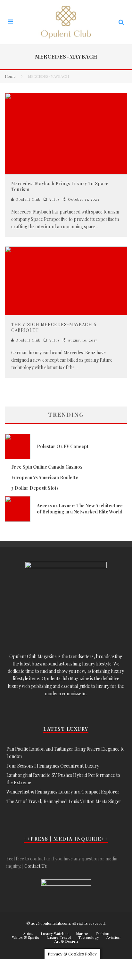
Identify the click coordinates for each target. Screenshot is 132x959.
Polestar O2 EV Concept (62, 446)
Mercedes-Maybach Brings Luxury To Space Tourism (59, 186)
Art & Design (66, 941)
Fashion (102, 933)
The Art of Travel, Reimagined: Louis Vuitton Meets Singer (63, 801)
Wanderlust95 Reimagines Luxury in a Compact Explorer (63, 792)
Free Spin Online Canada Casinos (46, 467)
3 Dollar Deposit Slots (35, 488)
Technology (88, 937)
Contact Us (35, 866)
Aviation (113, 937)
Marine (82, 933)
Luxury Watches (55, 933)
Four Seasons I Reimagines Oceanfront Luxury (52, 766)
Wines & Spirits (25, 937)
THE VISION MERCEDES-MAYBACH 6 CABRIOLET (53, 327)
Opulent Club (27, 199)
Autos (54, 199)
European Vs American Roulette (44, 477)
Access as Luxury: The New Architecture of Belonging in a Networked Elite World (80, 508)
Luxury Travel (58, 937)
